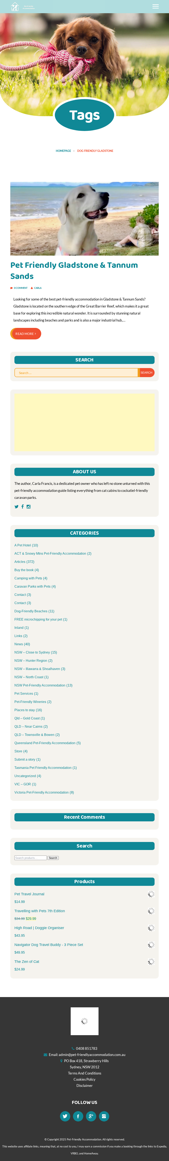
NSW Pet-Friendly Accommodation (39, 685)
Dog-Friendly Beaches (30, 611)
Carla (37, 287)
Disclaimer (84, 1085)
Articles (19, 562)
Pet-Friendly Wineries (30, 702)
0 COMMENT (21, 287)
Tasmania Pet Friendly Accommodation (43, 767)
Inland (18, 627)
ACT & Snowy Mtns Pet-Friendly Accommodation (50, 553)
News (18, 644)
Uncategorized (25, 776)
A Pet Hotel (22, 545)
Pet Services (23, 693)
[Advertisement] (84, 422)
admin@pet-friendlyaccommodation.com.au (92, 1054)
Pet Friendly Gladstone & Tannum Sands (74, 270)
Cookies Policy (84, 1079)
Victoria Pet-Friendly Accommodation (41, 792)
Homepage (63, 150)
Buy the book (24, 570)
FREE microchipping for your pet (38, 619)
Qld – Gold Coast (27, 718)
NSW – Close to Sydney (32, 652)
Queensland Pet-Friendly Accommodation (44, 743)
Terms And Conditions (84, 1073)
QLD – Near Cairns (28, 726)
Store (18, 751)
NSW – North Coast (28, 677)
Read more (24, 334)
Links (18, 636)
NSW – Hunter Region (30, 660)
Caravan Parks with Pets (32, 586)
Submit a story (24, 759)
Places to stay (24, 710)
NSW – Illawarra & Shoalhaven (37, 669)
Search (53, 857)
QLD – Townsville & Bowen (34, 735)
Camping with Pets (28, 578)
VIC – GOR (22, 784)
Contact (20, 594)
